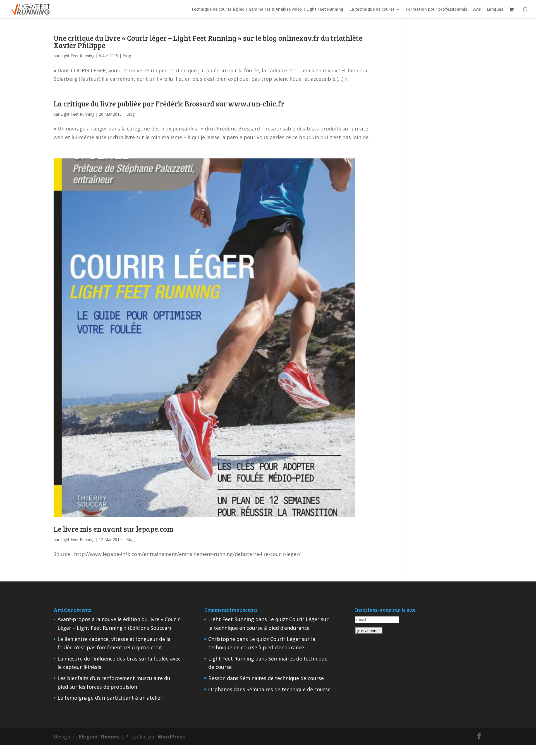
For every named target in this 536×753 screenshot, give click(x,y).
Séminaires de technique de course (282, 678)
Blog (127, 55)
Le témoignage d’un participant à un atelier (110, 697)
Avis (477, 9)
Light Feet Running (77, 55)
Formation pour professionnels (436, 9)
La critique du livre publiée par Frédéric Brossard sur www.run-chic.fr (169, 103)
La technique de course (372, 9)
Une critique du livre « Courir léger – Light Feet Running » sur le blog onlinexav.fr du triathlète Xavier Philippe (208, 41)
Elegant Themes (99, 736)
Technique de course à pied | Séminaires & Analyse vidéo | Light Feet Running (267, 9)
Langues (495, 9)
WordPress (171, 736)
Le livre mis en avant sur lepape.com (113, 529)
